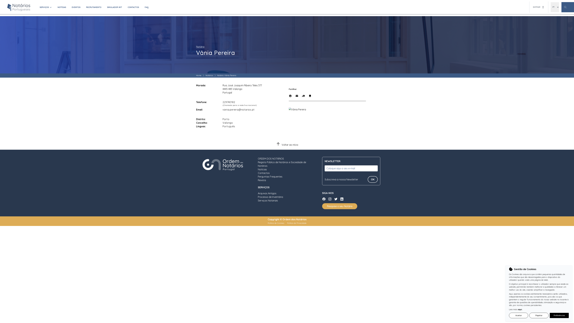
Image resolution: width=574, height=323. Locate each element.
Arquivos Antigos (267, 193)
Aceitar (518, 315)
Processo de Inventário (270, 196)
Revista (262, 180)
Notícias (62, 7)
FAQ (147, 7)
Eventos (76, 7)
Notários (209, 75)
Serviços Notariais (268, 200)
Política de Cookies (276, 223)
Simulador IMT (114, 7)
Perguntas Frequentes (270, 176)
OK (372, 179)
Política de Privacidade (296, 223)
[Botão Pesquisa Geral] (567, 7)
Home (198, 75)
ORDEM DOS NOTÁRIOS (271, 158)
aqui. (520, 309)
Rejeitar (538, 315)
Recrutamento (93, 7)
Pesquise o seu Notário (339, 206)
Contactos (133, 7)
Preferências (559, 315)
